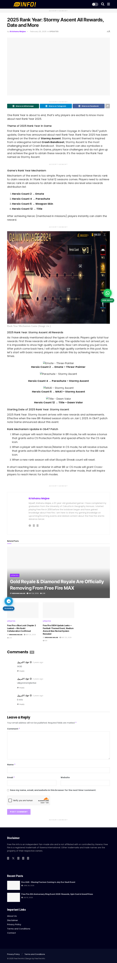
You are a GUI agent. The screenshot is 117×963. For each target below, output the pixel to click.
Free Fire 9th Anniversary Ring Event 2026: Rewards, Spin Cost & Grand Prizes (57, 894)
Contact (11, 932)
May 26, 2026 (33, 593)
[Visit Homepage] (24, 4)
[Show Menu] (108, 4)
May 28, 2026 (66, 637)
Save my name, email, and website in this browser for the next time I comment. (53, 790)
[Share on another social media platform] (107, 106)
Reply (21, 671)
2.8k (43, 593)
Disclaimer (12, 920)
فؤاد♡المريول (23, 662)
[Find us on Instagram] (23, 858)
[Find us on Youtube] (18, 858)
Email (11, 777)
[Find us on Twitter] (13, 858)
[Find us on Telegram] (28, 858)
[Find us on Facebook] (8, 858)
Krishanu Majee (18, 31)
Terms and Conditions (18, 928)
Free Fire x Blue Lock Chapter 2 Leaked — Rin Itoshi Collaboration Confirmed (21, 628)
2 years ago (38, 662)
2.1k (10, 638)
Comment (13, 728)
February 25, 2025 (38, 31)
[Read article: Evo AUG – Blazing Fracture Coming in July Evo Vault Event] (13, 885)
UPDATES (53, 31)
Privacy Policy (14, 924)
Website (65, 777)
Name (11, 764)
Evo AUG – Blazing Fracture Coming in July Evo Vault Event (48, 882)
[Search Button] (102, 4)
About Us (12, 916)
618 (45, 641)
